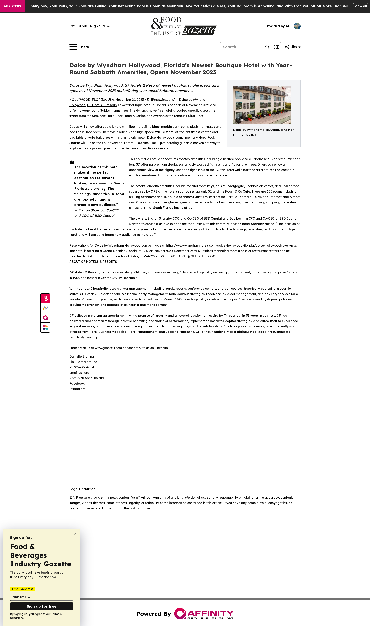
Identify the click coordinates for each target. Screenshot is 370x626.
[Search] (267, 46)
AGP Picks (12, 6)
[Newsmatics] (45, 327)
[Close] (75, 533)
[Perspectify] (45, 308)
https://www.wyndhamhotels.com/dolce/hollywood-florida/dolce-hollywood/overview (231, 245)
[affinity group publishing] (45, 318)
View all (361, 6)
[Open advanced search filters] (276, 46)
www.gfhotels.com (108, 348)
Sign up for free (41, 606)
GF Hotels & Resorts (102, 105)
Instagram (77, 389)
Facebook (77, 383)
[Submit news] (45, 298)
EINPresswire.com (159, 100)
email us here (79, 372)
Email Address (22, 589)
